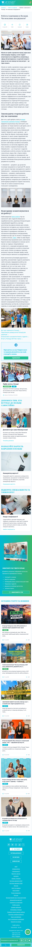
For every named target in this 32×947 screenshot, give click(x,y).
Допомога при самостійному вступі (15, 430)
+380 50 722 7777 (16, 934)
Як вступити (16, 890)
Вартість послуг (16, 874)
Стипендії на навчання (16, 902)
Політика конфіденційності (16, 914)
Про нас (16, 895)
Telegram (17, 936)
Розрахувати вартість (9, 484)
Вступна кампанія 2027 (16, 881)
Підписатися (16, 358)
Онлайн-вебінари (16, 907)
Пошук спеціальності (10, 517)
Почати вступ (21, 945)
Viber (13, 936)
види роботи (16, 217)
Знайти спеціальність (9, 529)
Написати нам (16, 861)
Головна (3, 7)
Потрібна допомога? (16, 853)
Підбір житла (16, 905)
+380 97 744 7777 (16, 933)
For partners (16, 857)
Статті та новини (12, 7)
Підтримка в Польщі (16, 909)
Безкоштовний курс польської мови (16, 897)
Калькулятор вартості (10, 473)
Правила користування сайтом (16, 912)
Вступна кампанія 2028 (16, 883)
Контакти (16, 876)
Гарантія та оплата (16, 921)
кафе (14, 238)
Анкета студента (16, 878)
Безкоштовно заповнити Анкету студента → (15, 336)
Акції (16, 866)
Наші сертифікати (16, 917)
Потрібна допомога (8, 440)
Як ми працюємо (16, 893)
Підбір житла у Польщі (11, 384)
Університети (16, 869)
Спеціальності (16, 871)
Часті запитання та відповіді (16, 919)
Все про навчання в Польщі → (11, 330)
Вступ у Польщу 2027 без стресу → (12, 339)
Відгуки (16, 886)
